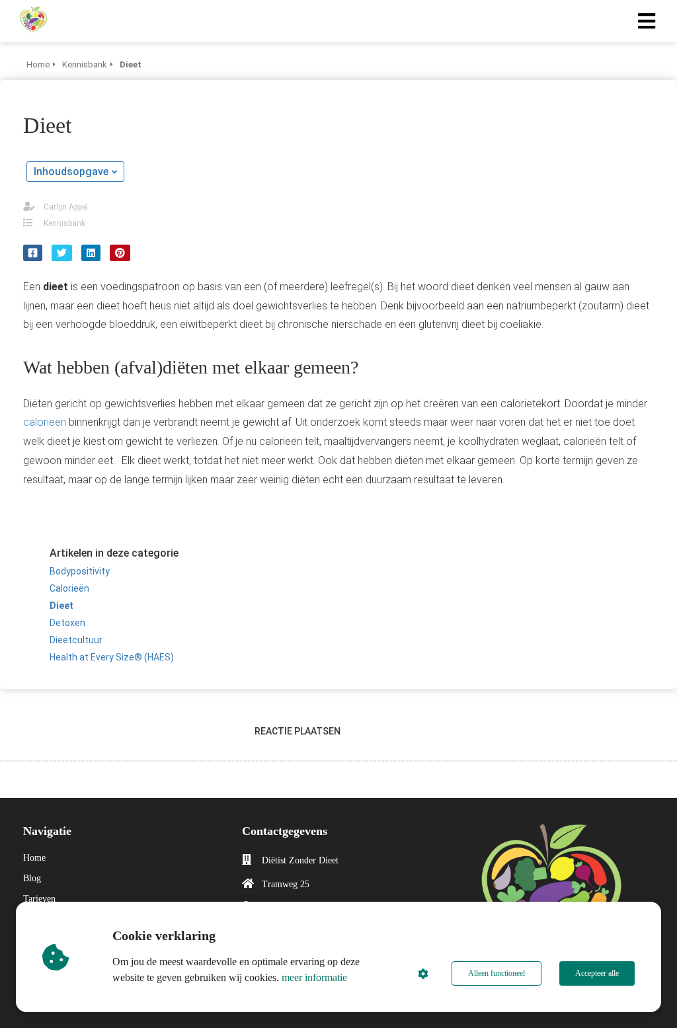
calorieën (44, 422)
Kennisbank (64, 223)
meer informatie (314, 977)
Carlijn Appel (66, 207)
